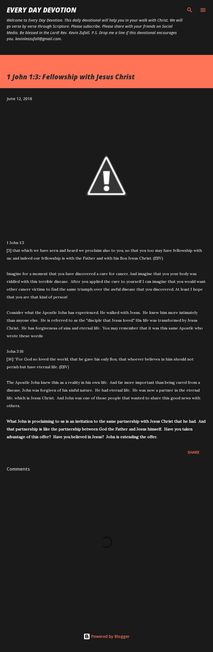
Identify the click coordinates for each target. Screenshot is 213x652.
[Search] (189, 10)
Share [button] (193, 452)
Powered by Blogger (110, 636)
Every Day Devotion (41, 9)
